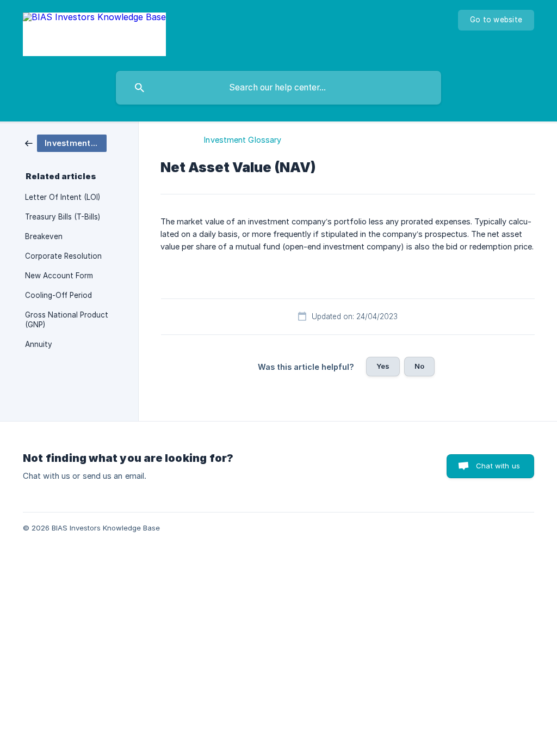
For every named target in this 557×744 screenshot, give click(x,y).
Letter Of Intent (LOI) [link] (62, 197)
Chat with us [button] (498, 465)
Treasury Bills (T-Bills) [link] (62, 216)
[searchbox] (278, 88)
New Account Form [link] (59, 275)
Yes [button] (382, 366)
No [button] (419, 366)
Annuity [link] (38, 344)
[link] (66, 142)
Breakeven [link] (44, 236)
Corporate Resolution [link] (63, 256)
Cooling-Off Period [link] (58, 295)
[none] (94, 33)
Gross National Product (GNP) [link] (66, 319)
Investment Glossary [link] (242, 139)
